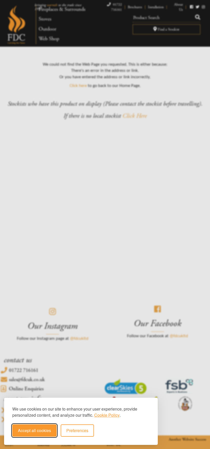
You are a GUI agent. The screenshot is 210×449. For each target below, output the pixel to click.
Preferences (77, 430)
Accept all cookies (34, 430)
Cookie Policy (107, 415)
